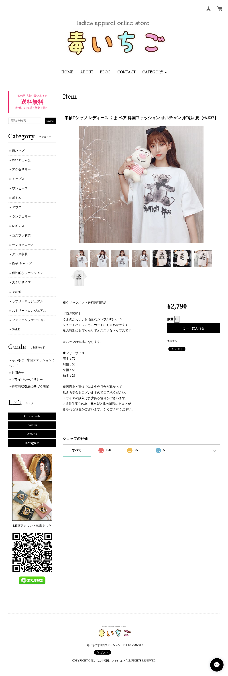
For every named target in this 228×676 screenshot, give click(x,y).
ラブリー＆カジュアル (27, 301)
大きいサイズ (21, 282)
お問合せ (18, 372)
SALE (16, 329)
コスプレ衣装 (21, 235)
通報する (172, 341)
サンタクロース (23, 245)
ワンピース (20, 188)
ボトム (16, 197)
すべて (76, 450)
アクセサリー (21, 169)
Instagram (32, 443)
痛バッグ (18, 150)
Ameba (32, 434)
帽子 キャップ (22, 263)
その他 (16, 292)
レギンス (18, 226)
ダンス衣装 (20, 254)
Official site (32, 416)
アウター (18, 207)
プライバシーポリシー (27, 379)
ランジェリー (21, 216)
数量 (170, 319)
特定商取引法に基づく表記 (30, 386)
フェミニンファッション (29, 320)
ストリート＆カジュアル (29, 310)
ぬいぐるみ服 (21, 160)
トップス (18, 178)
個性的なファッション (27, 273)
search (50, 120)
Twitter (32, 425)
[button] (154, 72)
